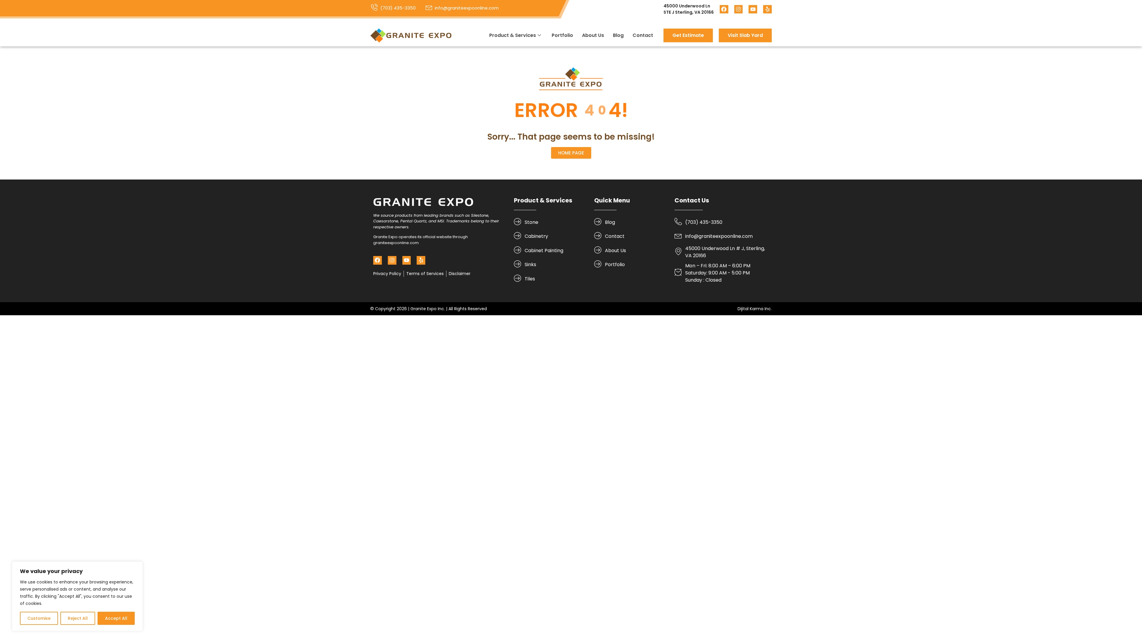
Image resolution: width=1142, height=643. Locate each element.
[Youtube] (753, 9)
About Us (593, 35)
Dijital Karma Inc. (755, 309)
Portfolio (562, 35)
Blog (618, 35)
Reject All (78, 618)
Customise (39, 618)
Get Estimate (688, 35)
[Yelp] (767, 9)
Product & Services (512, 35)
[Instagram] (738, 9)
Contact (643, 35)
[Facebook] (724, 9)
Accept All (116, 618)
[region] (77, 596)
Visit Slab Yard (745, 35)
